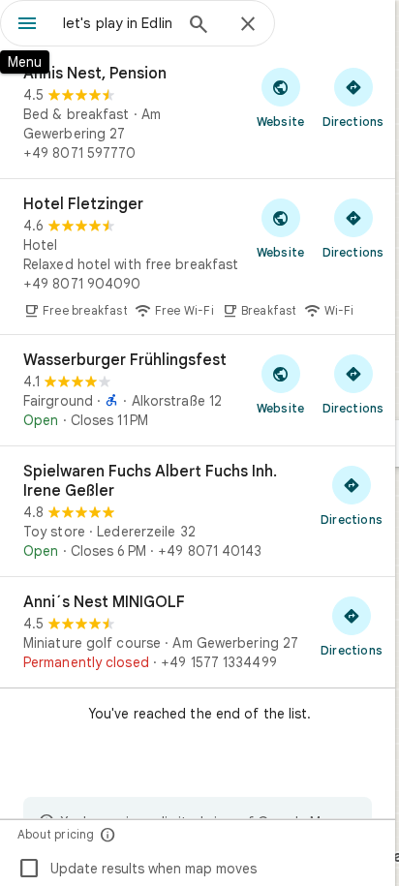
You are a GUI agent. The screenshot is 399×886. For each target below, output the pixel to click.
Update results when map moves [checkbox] (137, 868)
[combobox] (117, 23)
